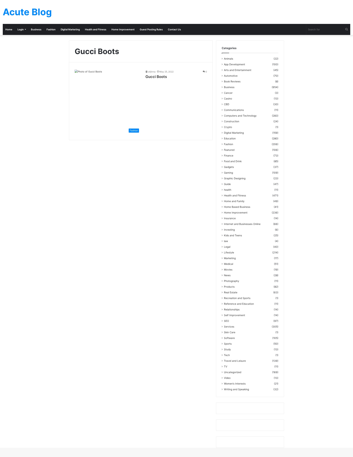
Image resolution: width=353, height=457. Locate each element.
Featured (229, 149)
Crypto (228, 127)
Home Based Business (237, 206)
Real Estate (230, 292)
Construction (231, 121)
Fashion (51, 29)
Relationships (232, 309)
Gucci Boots (156, 76)
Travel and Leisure (235, 360)
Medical (228, 263)
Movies (228, 269)
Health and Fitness (95, 29)
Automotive (231, 75)
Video (227, 377)
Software (229, 338)
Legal (227, 246)
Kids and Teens (233, 235)
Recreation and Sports (237, 298)
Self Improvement (234, 315)
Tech (227, 355)
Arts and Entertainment (237, 70)
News (227, 275)
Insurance (230, 218)
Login (20, 29)
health (227, 189)
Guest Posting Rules (151, 29)
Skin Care (229, 332)
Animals (228, 58)
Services (229, 326)
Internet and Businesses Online (242, 224)
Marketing (230, 258)
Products (229, 286)
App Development (234, 64)
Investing (229, 229)
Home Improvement (123, 29)
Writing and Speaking (236, 389)
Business (36, 29)
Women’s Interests (235, 383)
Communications (234, 110)
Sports (228, 343)
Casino (228, 98)
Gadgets (229, 167)
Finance (228, 155)
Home (8, 29)
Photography (231, 281)
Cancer (228, 92)
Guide (227, 184)
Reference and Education (239, 303)
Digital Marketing (70, 29)
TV (225, 366)
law (226, 241)
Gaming (228, 172)
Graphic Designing (234, 178)
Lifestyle (229, 252)
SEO (226, 320)
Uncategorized (232, 372)
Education (230, 138)
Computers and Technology (240, 115)
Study (227, 349)
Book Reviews (232, 81)
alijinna (152, 71)
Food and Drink (233, 161)
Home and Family (234, 201)
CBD (226, 104)
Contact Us (174, 29)
